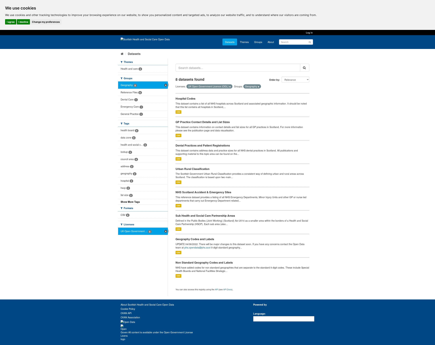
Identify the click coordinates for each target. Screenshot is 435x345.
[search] (304, 68)
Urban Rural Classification (193, 169)
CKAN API (126, 313)
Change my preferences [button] (46, 21)
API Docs (227, 289)
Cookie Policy (128, 308)
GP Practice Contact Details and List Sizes (203, 122)
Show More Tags (130, 201)
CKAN (259, 308)
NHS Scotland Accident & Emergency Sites (203, 192)
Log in (309, 32)
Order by (274, 79)
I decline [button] (23, 21)
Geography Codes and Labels (195, 239)
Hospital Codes (185, 98)
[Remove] (230, 86)
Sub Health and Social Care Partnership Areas (205, 216)
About (271, 42)
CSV (178, 112)
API (216, 289)
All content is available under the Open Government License (160, 332)
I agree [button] (11, 21)
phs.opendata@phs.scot (197, 247)
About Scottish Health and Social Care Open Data (147, 304)
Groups (258, 42)
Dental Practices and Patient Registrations (203, 145)
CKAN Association (130, 317)
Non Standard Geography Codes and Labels (204, 262)
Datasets (229, 42)
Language (259, 313)
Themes (244, 42)
